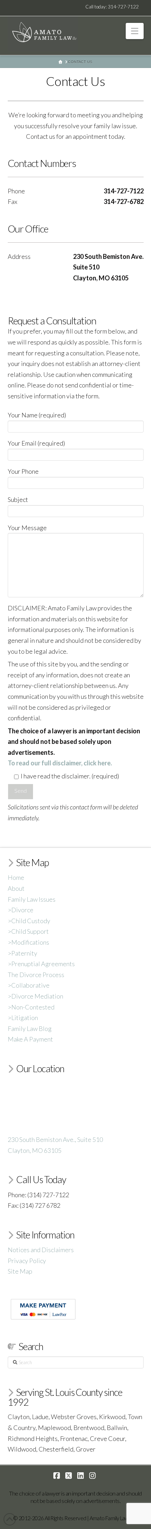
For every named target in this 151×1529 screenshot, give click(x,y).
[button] (135, 31)
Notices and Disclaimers (41, 1250)
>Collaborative (29, 985)
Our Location (40, 1068)
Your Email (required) (36, 443)
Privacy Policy (27, 1260)
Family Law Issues (31, 899)
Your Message (27, 528)
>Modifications (28, 942)
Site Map (20, 1271)
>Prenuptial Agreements (41, 964)
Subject (18, 499)
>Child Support (28, 931)
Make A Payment (30, 1039)
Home (16, 877)
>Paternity (22, 953)
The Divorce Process (36, 974)
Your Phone (23, 471)
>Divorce (20, 910)
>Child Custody (29, 921)
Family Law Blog (30, 1028)
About (16, 888)
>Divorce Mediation (35, 996)
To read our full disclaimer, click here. (60, 763)
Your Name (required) (37, 415)
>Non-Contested (31, 1007)
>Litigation (23, 1017)
